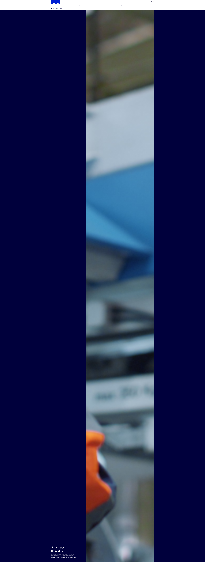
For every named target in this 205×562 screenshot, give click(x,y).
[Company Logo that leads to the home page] (55, 2)
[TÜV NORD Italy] (52, 8)
